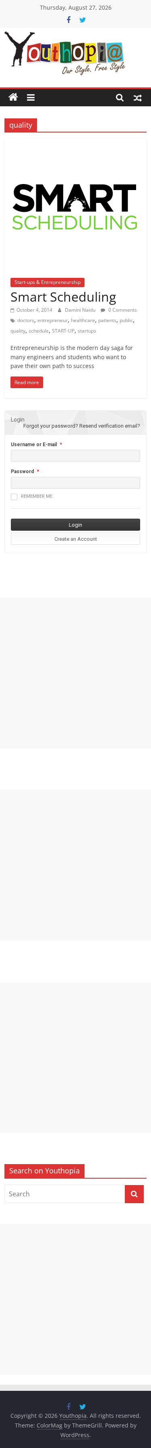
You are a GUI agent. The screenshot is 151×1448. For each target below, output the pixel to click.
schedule (39, 330)
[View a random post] (138, 97)
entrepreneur (52, 320)
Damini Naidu (81, 309)
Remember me (36, 496)
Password (22, 471)
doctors (25, 320)
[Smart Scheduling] (76, 143)
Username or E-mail (34, 444)
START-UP (63, 330)
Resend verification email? (109, 426)
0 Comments (122, 309)
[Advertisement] (75, 673)
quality (17, 330)
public (126, 320)
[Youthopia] (13, 97)
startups (87, 330)
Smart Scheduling (63, 296)
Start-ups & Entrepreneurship (47, 282)
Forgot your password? (50, 426)
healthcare (83, 320)
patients (107, 320)
